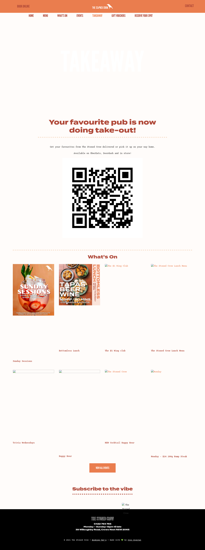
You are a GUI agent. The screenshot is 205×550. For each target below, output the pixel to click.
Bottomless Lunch (69, 351)
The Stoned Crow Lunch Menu (167, 351)
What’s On (62, 16)
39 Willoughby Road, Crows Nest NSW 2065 (102, 529)
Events (80, 16)
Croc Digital (134, 540)
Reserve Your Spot (144, 16)
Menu (45, 16)
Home (31, 16)
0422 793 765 (102, 524)
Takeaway (97, 16)
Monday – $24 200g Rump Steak (169, 456)
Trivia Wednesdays (24, 443)
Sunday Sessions (22, 361)
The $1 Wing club (115, 351)
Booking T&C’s (99, 540)
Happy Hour (65, 456)
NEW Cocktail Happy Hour (119, 443)
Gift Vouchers (118, 16)
